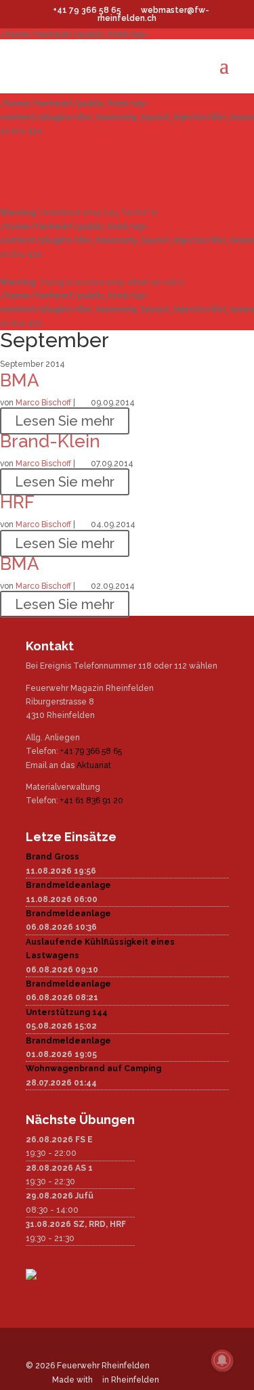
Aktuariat (94, 765)
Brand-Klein (50, 441)
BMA (19, 380)
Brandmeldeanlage (68, 885)
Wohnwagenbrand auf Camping (93, 1068)
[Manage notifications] (222, 1360)
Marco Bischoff (43, 402)
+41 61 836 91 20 (91, 800)
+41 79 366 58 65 (91, 751)
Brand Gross (52, 856)
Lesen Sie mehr (64, 421)
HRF (17, 502)
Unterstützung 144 (67, 1012)
